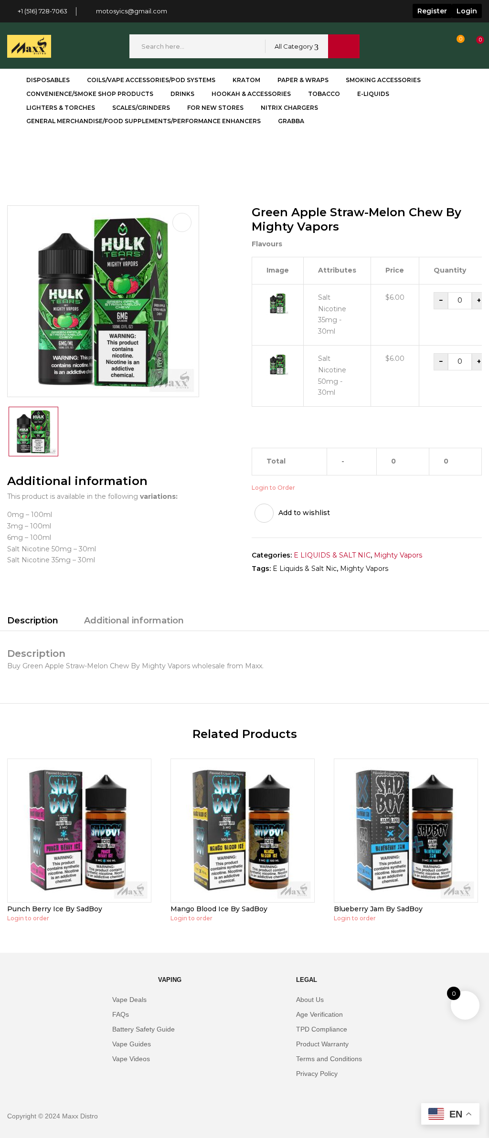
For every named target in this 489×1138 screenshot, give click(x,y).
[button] (471, 46)
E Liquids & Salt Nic (305, 568)
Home (18, 153)
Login (467, 11)
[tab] (32, 622)
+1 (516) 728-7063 (42, 11)
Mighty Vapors (65, 153)
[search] (344, 46)
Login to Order (273, 487)
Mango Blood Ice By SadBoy (218, 909)
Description (32, 620)
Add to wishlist (304, 512)
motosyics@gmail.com (131, 11)
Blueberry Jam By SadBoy (378, 909)
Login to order (28, 918)
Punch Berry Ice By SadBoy (54, 909)
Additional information (134, 620)
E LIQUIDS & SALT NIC (332, 555)
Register (432, 11)
